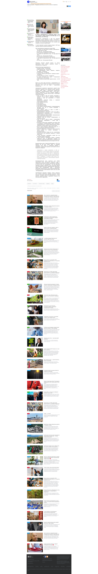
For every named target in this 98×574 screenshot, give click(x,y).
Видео (55, 569)
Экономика (60, 569)
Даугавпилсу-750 (29, 569)
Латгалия (37, 569)
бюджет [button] (52, 183)
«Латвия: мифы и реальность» (65, 67)
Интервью (57, 569)
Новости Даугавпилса (30, 566)
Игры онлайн (63, 87)
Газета (28, 570)
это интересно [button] (35, 183)
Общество (64, 569)
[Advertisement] (49, 13)
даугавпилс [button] (29, 183)
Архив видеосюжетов (64, 81)
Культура (52, 569)
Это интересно (68, 566)
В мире (41, 566)
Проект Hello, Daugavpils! (64, 70)
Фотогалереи (63, 566)
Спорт (50, 569)
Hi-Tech (52, 566)
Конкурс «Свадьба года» (64, 71)
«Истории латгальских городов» (65, 66)
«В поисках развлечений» (64, 86)
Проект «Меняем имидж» (64, 77)
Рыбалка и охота (46, 566)
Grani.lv (30, 179)
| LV (69, 1)
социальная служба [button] (41, 183)
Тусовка (69, 569)
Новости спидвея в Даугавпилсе (65, 80)
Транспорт (36, 566)
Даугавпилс (34, 569)
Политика (42, 569)
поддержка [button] (47, 183)
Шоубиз (67, 569)
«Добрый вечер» (63, 76)
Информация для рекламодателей (47, 560)
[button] (70, 1)
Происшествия (46, 569)
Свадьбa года (57, 566)
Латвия (40, 569)
